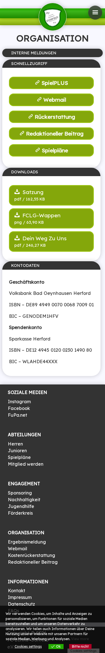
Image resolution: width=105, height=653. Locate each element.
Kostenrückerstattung (31, 555)
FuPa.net (17, 415)
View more (80, 639)
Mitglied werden (25, 464)
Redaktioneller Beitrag (54, 133)
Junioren (17, 450)
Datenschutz (21, 604)
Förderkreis (20, 513)
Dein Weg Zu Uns (44, 238)
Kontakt (16, 590)
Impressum (20, 597)
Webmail (54, 99)
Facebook (19, 408)
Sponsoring (20, 493)
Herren (15, 444)
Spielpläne (55, 150)
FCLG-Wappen (40, 215)
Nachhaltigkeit (24, 499)
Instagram (19, 401)
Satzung (32, 192)
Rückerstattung (55, 116)
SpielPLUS (54, 83)
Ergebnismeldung (27, 542)
